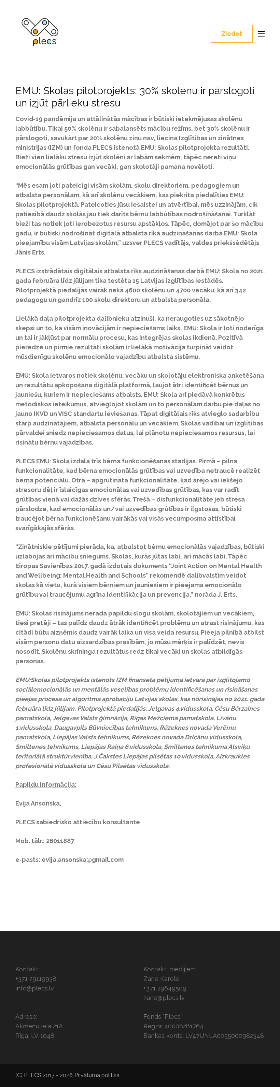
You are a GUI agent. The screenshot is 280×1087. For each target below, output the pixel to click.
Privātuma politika (97, 1075)
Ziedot (231, 33)
